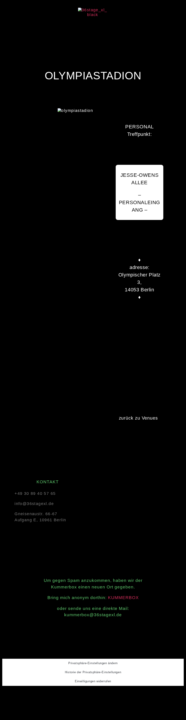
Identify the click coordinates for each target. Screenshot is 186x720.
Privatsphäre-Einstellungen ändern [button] (93, 663)
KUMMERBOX (123, 597)
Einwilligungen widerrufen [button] (93, 681)
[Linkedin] (105, 694)
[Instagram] (93, 694)
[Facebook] (82, 694)
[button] (92, 26)
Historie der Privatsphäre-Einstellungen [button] (93, 672)
